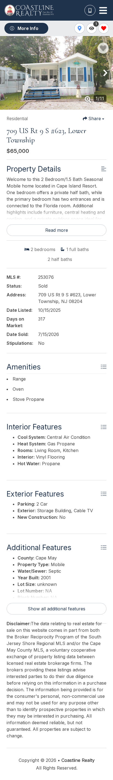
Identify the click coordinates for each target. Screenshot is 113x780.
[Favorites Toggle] (104, 28)
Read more (56, 230)
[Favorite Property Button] (103, 48)
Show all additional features (56, 608)
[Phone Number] (89, 10)
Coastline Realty (78, 760)
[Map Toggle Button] (79, 28)
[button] (7, 72)
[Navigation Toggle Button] (103, 10)
